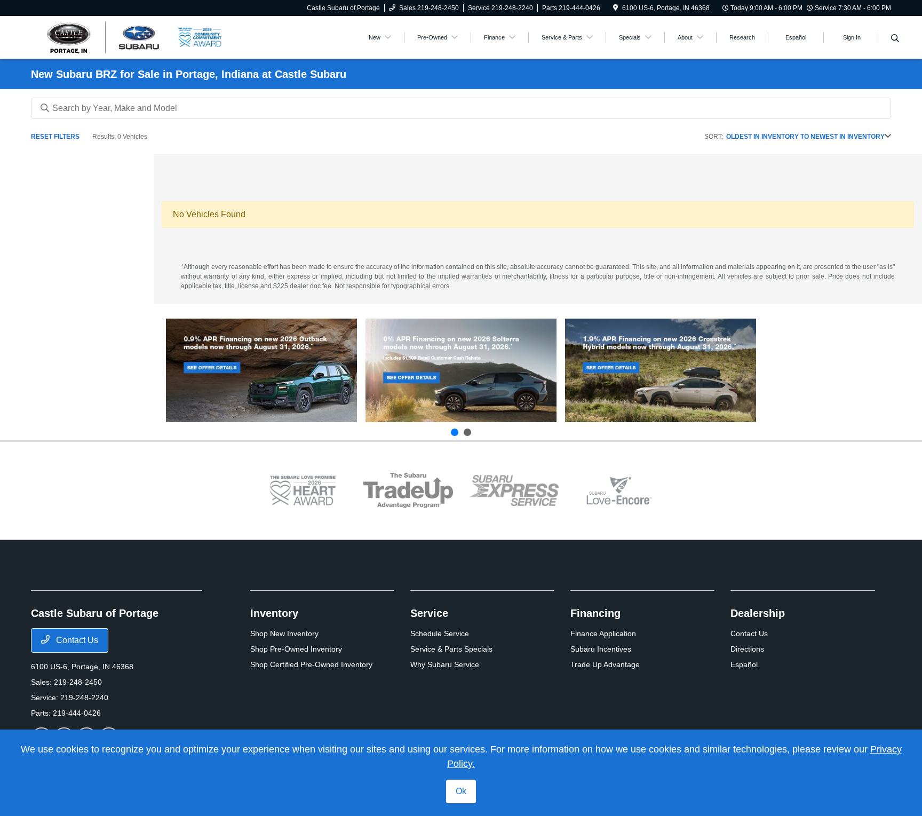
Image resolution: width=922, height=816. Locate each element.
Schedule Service (439, 633)
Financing (595, 613)
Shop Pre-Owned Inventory (296, 649)
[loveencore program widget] (619, 490)
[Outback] (261, 370)
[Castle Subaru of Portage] (104, 36)
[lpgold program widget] (303, 490)
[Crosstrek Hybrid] (660, 370)
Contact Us (76, 640)
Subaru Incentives (600, 649)
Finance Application (603, 633)
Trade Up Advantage (605, 664)
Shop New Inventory (284, 633)
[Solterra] (461, 370)
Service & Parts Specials (451, 649)
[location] (615, 8)
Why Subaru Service (444, 664)
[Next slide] (467, 432)
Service (429, 613)
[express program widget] (514, 490)
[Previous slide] (454, 432)
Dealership (757, 613)
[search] (895, 39)
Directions (747, 649)
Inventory (274, 613)
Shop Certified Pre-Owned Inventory (311, 664)
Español (744, 664)
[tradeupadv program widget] (408, 491)
